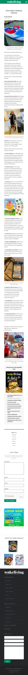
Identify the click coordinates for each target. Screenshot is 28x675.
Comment (7, 461)
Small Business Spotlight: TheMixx (14, 400)
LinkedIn (14, 443)
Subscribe (8, 607)
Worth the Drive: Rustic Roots (13, 404)
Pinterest (14, 439)
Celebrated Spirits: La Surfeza (13, 418)
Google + (14, 441)
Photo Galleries (10, 598)
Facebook (14, 434)
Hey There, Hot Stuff (11, 402)
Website (6, 489)
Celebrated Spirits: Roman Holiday (14, 416)
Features (8, 580)
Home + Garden (9, 591)
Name (6, 477)
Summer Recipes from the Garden (14, 406)
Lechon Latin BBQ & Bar (12, 414)
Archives (8, 621)
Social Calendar (10, 625)
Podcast (7, 628)
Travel (7, 595)
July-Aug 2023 (18, 367)
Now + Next (8, 584)
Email (14, 445)
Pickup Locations (10, 614)
